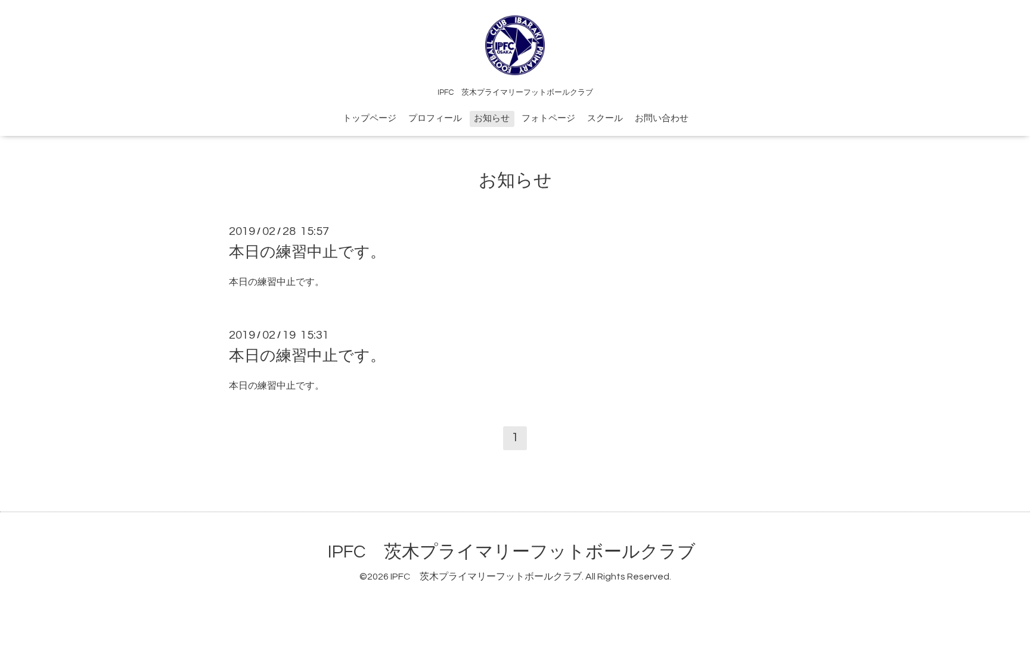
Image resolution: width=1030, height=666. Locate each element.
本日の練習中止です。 (307, 252)
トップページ (369, 118)
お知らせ (492, 118)
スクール (605, 118)
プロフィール (435, 118)
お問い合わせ (661, 118)
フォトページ (548, 118)
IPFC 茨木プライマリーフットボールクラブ (512, 552)
